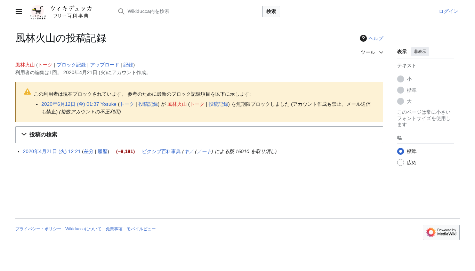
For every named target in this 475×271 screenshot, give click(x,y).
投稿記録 (148, 104)
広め (412, 162)
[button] (18, 11)
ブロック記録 (71, 64)
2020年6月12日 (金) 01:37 (70, 104)
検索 (271, 11)
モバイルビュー (141, 228)
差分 (89, 151)
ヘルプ (376, 38)
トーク (45, 64)
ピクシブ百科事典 (161, 151)
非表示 (420, 51)
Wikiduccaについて (83, 228)
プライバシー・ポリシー (38, 228)
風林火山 (25, 64)
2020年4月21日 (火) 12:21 (52, 151)
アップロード (104, 64)
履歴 (102, 151)
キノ (189, 151)
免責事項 (114, 228)
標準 (412, 90)
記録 (128, 64)
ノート (204, 151)
